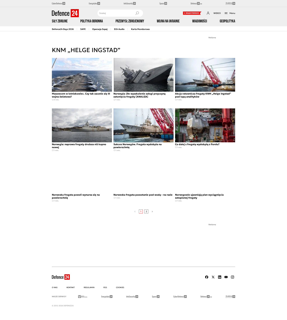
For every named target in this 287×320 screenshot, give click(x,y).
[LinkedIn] (219, 277)
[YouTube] (226, 277)
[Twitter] (213, 277)
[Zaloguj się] (208, 13)
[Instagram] (232, 277)
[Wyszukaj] (137, 13)
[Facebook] (206, 277)
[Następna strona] (152, 211)
